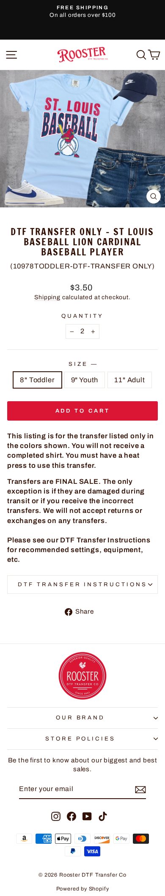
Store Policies (80, 738)
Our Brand (80, 717)
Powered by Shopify (82, 889)
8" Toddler (37, 380)
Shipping (47, 297)
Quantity (82, 316)
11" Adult (129, 380)
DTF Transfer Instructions (82, 584)
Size (82, 364)
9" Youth (85, 380)
